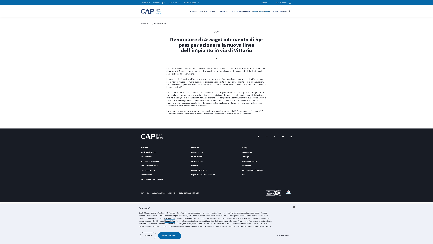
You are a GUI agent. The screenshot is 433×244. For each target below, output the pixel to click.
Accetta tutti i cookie (169, 236)
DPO (243, 175)
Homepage (144, 24)
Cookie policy (247, 152)
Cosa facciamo (223, 11)
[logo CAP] (152, 136)
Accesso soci (246, 166)
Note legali (246, 156)
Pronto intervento (280, 11)
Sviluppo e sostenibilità (241, 11)
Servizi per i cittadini (207, 11)
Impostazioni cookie (282, 236)
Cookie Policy (170, 221)
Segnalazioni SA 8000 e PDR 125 (203, 175)
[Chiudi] (294, 206)
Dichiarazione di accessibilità (152, 179)
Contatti (194, 166)
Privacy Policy (243, 221)
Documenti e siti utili (199, 170)
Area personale (197, 161)
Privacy (244, 147)
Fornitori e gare (159, 3)
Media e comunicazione (261, 11)
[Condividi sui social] (216, 58)
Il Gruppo (193, 11)
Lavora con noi (174, 3)
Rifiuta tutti (148, 236)
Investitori (146, 3)
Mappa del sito (146, 175)
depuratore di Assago (175, 71)
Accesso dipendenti (249, 161)
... (150, 24)
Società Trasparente (191, 3)
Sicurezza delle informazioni (252, 170)
